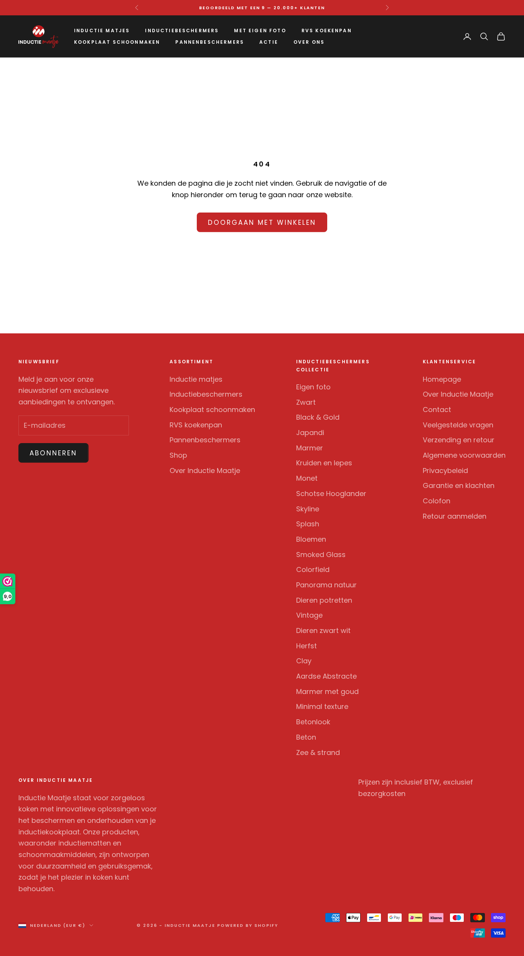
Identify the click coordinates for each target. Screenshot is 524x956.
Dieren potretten (324, 600)
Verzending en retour (458, 440)
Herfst (306, 646)
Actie (268, 42)
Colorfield (313, 569)
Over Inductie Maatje (205, 470)
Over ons (309, 42)
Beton (306, 737)
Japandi (310, 432)
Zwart (306, 402)
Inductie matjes (102, 30)
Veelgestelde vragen (458, 425)
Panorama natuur (326, 585)
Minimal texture (322, 706)
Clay (303, 661)
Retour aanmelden (454, 516)
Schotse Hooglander (331, 493)
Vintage (309, 615)
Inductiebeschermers (182, 30)
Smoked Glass (321, 554)
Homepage (442, 379)
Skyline (307, 509)
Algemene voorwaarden (464, 455)
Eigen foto (313, 387)
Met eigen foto (260, 30)
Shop (178, 455)
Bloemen (311, 539)
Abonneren (53, 453)
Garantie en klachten (458, 485)
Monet (307, 478)
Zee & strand (318, 752)
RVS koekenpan (327, 30)
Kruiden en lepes (324, 463)
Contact (437, 409)
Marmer (309, 448)
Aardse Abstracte (326, 676)
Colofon (436, 501)
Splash (307, 524)
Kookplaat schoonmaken (117, 42)
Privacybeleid (445, 470)
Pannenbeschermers (209, 42)
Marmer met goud (327, 691)
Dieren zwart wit (323, 630)
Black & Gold (317, 417)
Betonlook (313, 722)
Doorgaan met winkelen (262, 222)
